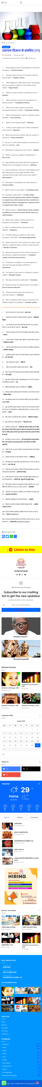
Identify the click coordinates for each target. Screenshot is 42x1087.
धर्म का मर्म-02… (19, 850)
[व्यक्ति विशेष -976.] (11, 938)
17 (4, 741)
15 (32, 737)
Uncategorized (7, 1072)
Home (5, 43)
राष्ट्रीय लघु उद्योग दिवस (29, 927)
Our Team (4, 1031)
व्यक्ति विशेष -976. (7, 945)
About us (4, 1025)
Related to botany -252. (30, 705)
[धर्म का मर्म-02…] (7, 852)
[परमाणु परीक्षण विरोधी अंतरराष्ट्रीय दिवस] (34, 1000)
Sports (5, 1069)
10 (4, 737)
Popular (6, 817)
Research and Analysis (10, 1075)
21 (26, 741)
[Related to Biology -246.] (11, 679)
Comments (34, 817)
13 (21, 737)
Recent (19, 817)
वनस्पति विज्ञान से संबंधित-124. (24, 841)
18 (10, 741)
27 (21, 745)
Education (11, 43)
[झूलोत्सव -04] (34, 1008)
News (4, 1047)
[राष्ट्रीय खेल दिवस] (21, 1008)
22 (32, 741)
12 (15, 737)
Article (5, 1050)
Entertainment (7, 1066)
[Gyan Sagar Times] (21, 2)
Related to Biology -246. (10, 688)
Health (5, 1060)
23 (37, 741)
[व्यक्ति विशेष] (7, 826)
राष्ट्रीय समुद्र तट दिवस (8, 927)
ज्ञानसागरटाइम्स (8, 55)
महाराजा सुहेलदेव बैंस (21, 832)
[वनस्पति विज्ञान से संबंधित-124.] (7, 843)
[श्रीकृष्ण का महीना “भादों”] (7, 1008)
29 (32, 745)
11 (9, 737)
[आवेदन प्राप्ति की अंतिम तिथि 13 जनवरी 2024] (7, 861)
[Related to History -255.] (11, 698)
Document (4, 1028)
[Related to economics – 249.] (31, 677)
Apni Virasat (6, 1063)
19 (15, 741)
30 (37, 745)
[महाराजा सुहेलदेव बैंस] (7, 835)
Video (4, 1053)
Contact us (4, 1034)
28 (26, 745)
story (4, 1057)
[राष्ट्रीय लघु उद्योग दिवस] (31, 920)
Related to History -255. (10, 705)
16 (37, 737)
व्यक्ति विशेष (18, 824)
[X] (22, 574)
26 (15, 745)
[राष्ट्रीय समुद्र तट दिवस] (11, 920)
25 (10, 745)
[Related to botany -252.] (31, 698)
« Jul (3, 754)
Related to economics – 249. (30, 685)
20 (21, 741)
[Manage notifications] (37, 1082)
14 (26, 737)
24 (4, 745)
